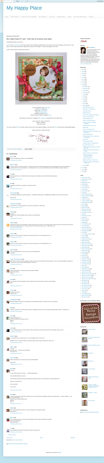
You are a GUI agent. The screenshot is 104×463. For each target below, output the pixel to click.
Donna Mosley (91, 47)
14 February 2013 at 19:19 (16, 331)
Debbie (11, 408)
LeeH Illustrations (85, 224)
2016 (83, 79)
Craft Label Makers (86, 194)
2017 (83, 77)
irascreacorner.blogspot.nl (16, 227)
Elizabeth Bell (85, 207)
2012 (83, 167)
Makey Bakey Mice (86, 239)
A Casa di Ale (13, 193)
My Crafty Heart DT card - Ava (89, 125)
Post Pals (84, 255)
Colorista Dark (85, 190)
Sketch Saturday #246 (88, 134)
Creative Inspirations (86, 200)
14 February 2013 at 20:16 (16, 353)
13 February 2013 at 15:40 (16, 229)
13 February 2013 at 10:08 (16, 199)
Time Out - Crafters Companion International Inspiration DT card (93, 386)
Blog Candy (85, 127)
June (84, 98)
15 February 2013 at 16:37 (16, 403)
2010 (83, 171)
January (85, 165)
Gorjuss (83, 217)
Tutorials (91, 16)
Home (6, 16)
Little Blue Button (85, 227)
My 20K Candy (91, 329)
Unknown (12, 222)
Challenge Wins (61, 16)
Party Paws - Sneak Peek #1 (89, 109)
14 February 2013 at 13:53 (16, 323)
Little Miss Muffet (85, 230)
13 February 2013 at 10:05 (16, 188)
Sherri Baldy (84, 267)
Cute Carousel (91, 400)
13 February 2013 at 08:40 (16, 160)
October (85, 90)
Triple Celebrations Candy (94, 345)
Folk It (83, 214)
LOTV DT (84, 235)
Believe (40, 109)
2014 (83, 83)
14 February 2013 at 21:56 (16, 364)
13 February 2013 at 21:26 (16, 285)
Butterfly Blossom (87, 112)
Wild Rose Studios (86, 295)
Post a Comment (12, 434)
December (85, 86)
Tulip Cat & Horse (87, 111)
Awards (69, 16)
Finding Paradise (85, 209)
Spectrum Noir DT (86, 272)
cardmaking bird (14, 299)
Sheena (83, 265)
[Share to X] (28, 149)
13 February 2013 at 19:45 (16, 275)
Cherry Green (85, 187)
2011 (83, 169)
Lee (11, 428)
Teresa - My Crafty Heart (16, 259)
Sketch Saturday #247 (88, 118)
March (84, 103)
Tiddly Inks (84, 290)
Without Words (85, 297)
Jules (11, 368)
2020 (83, 71)
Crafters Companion (86, 195)
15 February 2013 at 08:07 (16, 390)
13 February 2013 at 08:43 (16, 169)
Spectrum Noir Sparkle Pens (88, 278)
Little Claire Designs (86, 229)
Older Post (73, 437)
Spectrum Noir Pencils (86, 275)
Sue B (11, 394)
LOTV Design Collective (87, 234)
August (84, 94)
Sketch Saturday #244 (88, 158)
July (84, 96)
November (85, 88)
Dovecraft (84, 204)
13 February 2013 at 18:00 (16, 237)
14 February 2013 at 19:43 (16, 342)
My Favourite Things (86, 243)
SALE (56, 127)
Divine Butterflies (43, 112)
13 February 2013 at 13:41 (16, 218)
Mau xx (11, 417)
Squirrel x (12, 164)
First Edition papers (86, 212)
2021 (83, 69)
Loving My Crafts (14, 203)
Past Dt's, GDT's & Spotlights (29, 16)
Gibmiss (12, 347)
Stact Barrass (85, 280)
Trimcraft (83, 292)
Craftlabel (84, 197)
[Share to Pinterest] (31, 149)
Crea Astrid (13, 357)
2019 (83, 73)
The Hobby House (86, 285)
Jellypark (84, 222)
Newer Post (9, 437)
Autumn (46, 113)
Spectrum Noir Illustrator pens (88, 273)
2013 (83, 84)
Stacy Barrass (85, 282)
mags (11, 279)
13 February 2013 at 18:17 (16, 254)
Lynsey (12, 290)
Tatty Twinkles (85, 283)
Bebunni (83, 180)
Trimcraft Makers (85, 293)
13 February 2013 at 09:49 (16, 179)
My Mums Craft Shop (86, 245)
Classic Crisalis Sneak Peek (89, 120)
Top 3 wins (52, 16)
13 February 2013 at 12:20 (16, 207)
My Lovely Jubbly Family (80, 16)
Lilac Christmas (91, 369)
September (85, 92)
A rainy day (90, 353)
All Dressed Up (85, 177)
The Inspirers (84, 288)
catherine (12, 249)
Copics (83, 192)
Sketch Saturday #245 (88, 141)
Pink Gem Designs (86, 248)
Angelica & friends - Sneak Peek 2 (90, 153)
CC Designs (84, 185)
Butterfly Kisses (85, 182)
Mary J (11, 156)
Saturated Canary (85, 258)
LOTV (83, 232)
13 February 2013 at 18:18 (16, 264)
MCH (19, 127)
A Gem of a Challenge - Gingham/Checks (88, 155)
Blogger (59, 452)
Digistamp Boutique (86, 202)
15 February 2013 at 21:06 (16, 413)
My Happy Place (24, 8)
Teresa (8, 45)
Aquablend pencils (86, 179)
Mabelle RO (84, 237)
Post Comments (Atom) (18, 440)
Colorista (84, 189)
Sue (11, 174)
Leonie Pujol (84, 225)
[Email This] (25, 149)
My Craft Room (43, 16)
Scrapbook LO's (85, 260)
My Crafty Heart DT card (88, 107)
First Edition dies (85, 210)
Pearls (49, 115)
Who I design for (15, 16)
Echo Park (84, 205)
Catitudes (84, 184)
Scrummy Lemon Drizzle (88, 116)
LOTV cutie (85, 139)
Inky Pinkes (84, 220)
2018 (83, 75)
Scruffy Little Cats (85, 262)
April (84, 101)
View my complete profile (85, 63)
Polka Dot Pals (85, 250)
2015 (83, 81)
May (11, 307)
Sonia (11, 315)
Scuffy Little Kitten (85, 263)
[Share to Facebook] (30, 149)
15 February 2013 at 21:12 (16, 424)
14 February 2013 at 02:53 (16, 303)
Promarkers (84, 257)
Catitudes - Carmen (92, 392)
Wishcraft (12, 336)
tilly (11, 183)
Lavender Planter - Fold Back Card (90, 143)
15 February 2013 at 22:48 (16, 432)
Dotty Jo (12, 233)
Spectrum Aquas (85, 270)
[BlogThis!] (27, 149)
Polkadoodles (85, 252)
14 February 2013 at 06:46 (16, 311)
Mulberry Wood (85, 242)
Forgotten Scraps (85, 215)
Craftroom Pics (85, 199)
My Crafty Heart (17, 45)
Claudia (12, 212)
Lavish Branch (44, 110)
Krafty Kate (47, 107)
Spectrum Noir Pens (86, 277)
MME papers (84, 240)
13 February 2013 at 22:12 (16, 295)
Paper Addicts (85, 247)
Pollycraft (84, 253)
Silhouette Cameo (86, 268)
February (85, 105)
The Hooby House (86, 287)
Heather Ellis (84, 219)
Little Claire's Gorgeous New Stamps (91, 114)
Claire (11, 328)
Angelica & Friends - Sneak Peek (90, 160)
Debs (11, 268)
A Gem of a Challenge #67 (88, 129)
